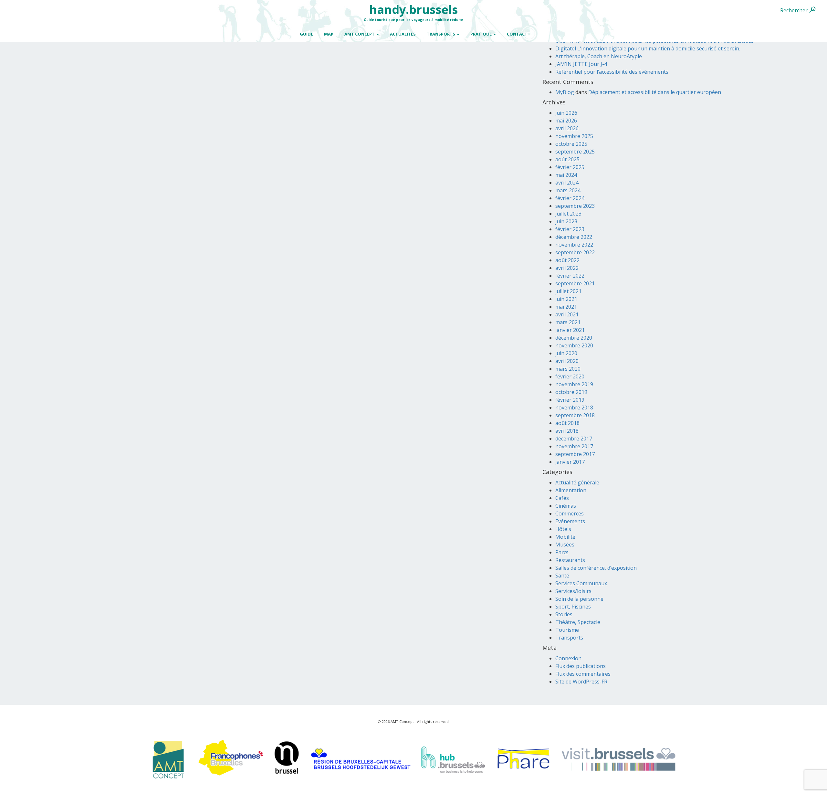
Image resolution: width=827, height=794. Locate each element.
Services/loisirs (573, 591)
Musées (564, 544)
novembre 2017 (574, 446)
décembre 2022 (573, 236)
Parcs (562, 552)
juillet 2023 (568, 213)
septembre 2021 (575, 283)
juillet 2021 (568, 291)
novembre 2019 (574, 384)
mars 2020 (568, 368)
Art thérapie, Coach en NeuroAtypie (598, 56)
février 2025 (569, 167)
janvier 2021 (570, 329)
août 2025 (567, 159)
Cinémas (565, 505)
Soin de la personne (579, 598)
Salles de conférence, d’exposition (596, 567)
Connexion (568, 658)
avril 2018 (567, 430)
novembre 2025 (574, 136)
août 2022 (567, 260)
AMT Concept (360, 34)
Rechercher (794, 10)
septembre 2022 (575, 252)
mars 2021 (568, 322)
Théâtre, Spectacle (577, 622)
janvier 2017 (570, 461)
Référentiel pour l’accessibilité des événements (611, 71)
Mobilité (565, 536)
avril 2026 (567, 128)
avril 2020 (567, 361)
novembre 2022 (574, 244)
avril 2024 (567, 182)
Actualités (403, 34)
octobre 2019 (571, 392)
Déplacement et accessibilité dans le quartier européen (654, 92)
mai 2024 (566, 174)
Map (328, 34)
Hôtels (563, 529)
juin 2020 (566, 353)
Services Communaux (581, 583)
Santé (562, 575)
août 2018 (567, 423)
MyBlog (564, 92)
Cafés (562, 498)
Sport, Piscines (573, 606)
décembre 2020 (573, 337)
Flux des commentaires (583, 673)
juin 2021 (566, 298)
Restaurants (570, 560)
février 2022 (569, 275)
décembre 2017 (573, 438)
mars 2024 (568, 190)
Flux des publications (580, 666)
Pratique (481, 34)
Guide (306, 34)
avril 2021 (567, 314)
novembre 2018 (574, 407)
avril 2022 (567, 267)
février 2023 (569, 229)
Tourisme (567, 629)
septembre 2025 (575, 151)
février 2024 (569, 198)
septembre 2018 (575, 415)
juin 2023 (566, 221)
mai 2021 (566, 306)
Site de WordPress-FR (581, 681)
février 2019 (569, 399)
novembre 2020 (574, 345)
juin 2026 (566, 112)
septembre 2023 (575, 205)
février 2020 (569, 376)
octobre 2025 (571, 143)
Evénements (570, 521)
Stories (563, 614)
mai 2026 (566, 120)
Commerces (569, 513)
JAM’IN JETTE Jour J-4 (581, 64)
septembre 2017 (575, 454)
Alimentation (570, 490)
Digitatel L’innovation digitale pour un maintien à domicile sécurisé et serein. (647, 48)
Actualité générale (577, 482)
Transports (441, 34)
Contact (517, 34)
